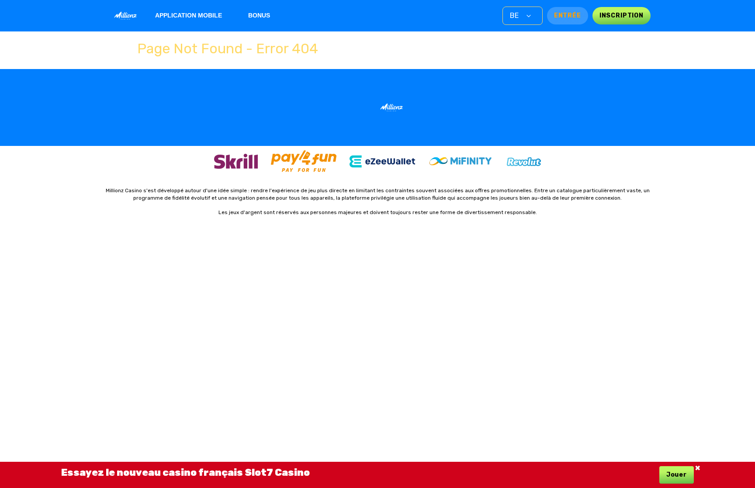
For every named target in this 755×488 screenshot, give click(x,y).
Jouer (676, 474)
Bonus (259, 15)
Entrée (567, 15)
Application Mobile (188, 15)
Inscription (621, 15)
